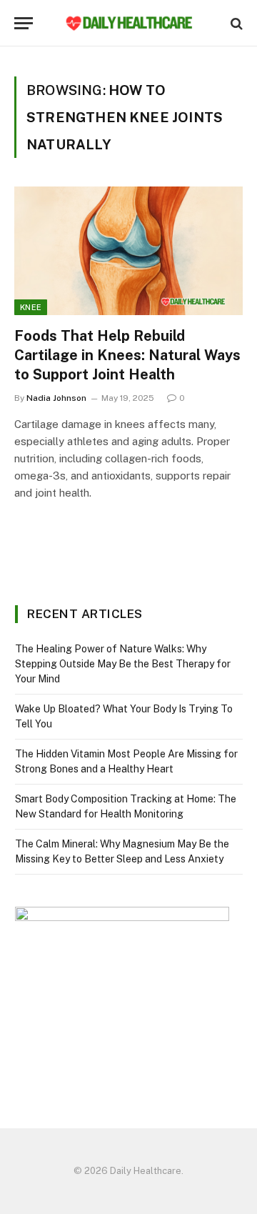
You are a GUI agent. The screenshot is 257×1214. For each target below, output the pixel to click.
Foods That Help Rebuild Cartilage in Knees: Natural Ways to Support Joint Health (127, 355)
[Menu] (23, 23)
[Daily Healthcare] (128, 23)
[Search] (235, 23)
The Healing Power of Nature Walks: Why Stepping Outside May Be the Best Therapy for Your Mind (123, 664)
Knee (30, 307)
